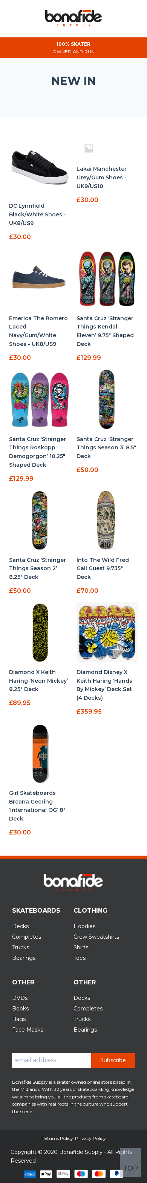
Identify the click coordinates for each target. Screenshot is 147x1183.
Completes (26, 936)
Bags (19, 1019)
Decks (20, 926)
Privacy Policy (90, 1138)
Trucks (20, 947)
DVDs (20, 998)
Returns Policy (57, 1138)
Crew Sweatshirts (96, 936)
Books (20, 1008)
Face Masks (27, 1029)
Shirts (81, 947)
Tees (80, 958)
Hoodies (84, 926)
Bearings (23, 958)
